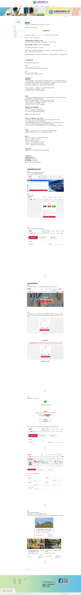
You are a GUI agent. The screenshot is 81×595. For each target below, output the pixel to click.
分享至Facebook (25, 27)
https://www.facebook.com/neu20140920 (67, 593)
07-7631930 (46, 579)
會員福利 (47, 6)
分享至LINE (30, 27)
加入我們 (53, 6)
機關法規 (42, 6)
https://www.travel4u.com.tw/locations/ (33, 162)
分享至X (27, 27)
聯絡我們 (20, 583)
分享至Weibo (34, 27)
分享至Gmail (37, 27)
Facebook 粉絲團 (61, 580)
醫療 (16, 34)
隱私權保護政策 (10, 591)
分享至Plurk (28, 27)
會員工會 (31, 6)
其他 (16, 36)
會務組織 (26, 6)
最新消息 (21, 6)
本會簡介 (15, 6)
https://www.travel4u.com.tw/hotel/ (31, 72)
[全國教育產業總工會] (40, 2)
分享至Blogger (35, 27)
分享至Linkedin (31, 27)
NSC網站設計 (31, 593)
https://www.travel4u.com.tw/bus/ (36, 108)
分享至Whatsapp (32, 27)
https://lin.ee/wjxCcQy (65, 593)
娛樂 (16, 32)
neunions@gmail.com (48, 581)
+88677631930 (62, 593)
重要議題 (37, 6)
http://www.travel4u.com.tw (39, 35)
